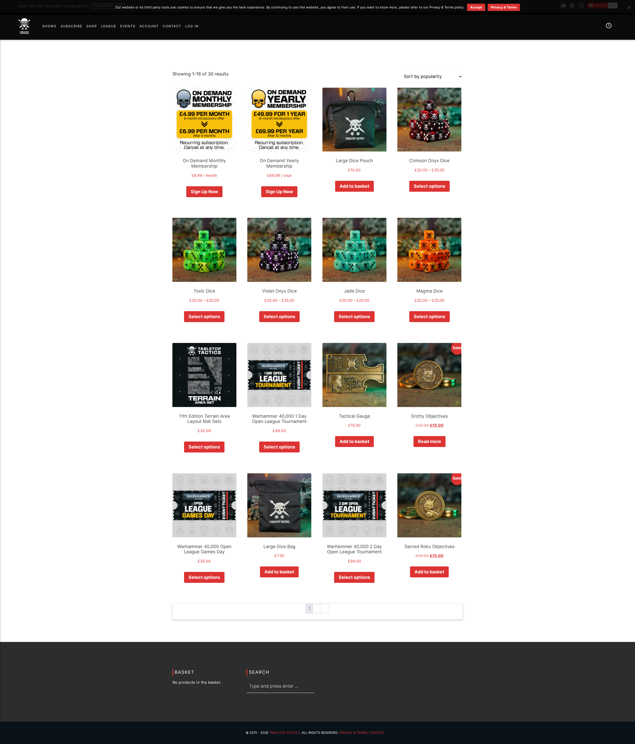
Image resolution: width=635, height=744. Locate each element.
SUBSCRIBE (71, 26)
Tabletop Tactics (284, 733)
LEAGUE (108, 26)
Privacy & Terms (353, 733)
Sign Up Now (204, 191)
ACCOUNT (149, 26)
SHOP (91, 26)
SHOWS (49, 26)
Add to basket (354, 186)
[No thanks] (628, 7)
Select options (429, 186)
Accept (476, 7)
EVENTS (128, 26)
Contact (377, 733)
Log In (192, 26)
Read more (429, 441)
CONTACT (172, 26)
